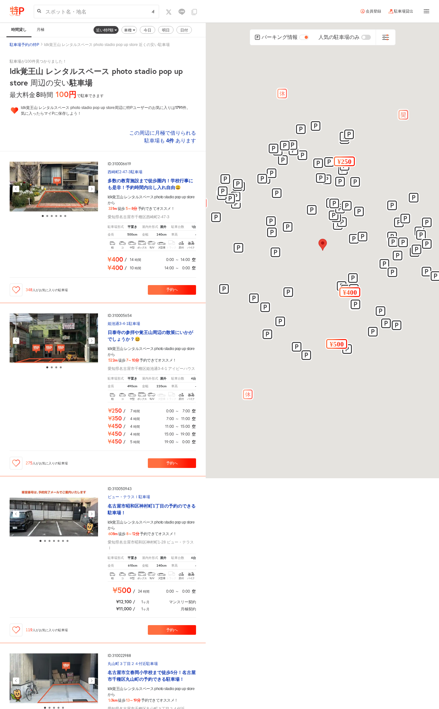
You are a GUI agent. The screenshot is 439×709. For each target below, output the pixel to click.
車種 (128, 30)
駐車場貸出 (403, 11)
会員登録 (373, 11)
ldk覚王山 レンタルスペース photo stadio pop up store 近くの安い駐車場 (107, 44)
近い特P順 (105, 30)
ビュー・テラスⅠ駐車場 (129, 497)
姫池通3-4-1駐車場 (124, 324)
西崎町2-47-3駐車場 (125, 172)
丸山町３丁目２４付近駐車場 (133, 664)
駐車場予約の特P (24, 44)
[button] (349, 292)
